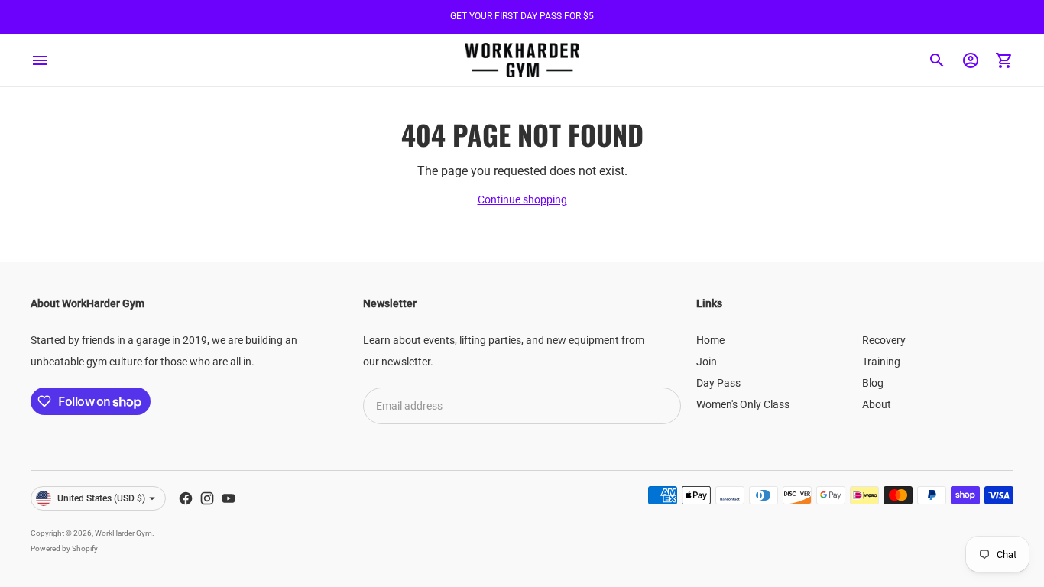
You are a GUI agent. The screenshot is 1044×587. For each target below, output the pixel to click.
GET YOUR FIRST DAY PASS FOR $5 (522, 16)
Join (706, 361)
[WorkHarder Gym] (522, 60)
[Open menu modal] (40, 60)
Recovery (884, 340)
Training (881, 361)
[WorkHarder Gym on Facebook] (185, 498)
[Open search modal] (937, 60)
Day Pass (718, 383)
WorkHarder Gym (123, 533)
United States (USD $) (101, 498)
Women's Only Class (742, 404)
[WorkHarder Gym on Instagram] (207, 498)
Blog (873, 383)
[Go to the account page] (970, 60)
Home (710, 340)
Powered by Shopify (64, 548)
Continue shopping (522, 199)
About (876, 404)
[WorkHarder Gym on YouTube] (228, 498)
